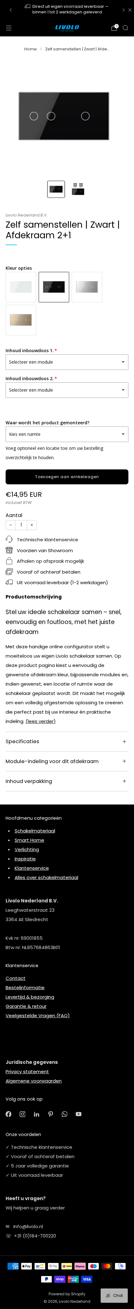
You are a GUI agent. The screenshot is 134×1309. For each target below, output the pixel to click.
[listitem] (67, 10)
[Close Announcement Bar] (130, 10)
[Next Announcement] (123, 10)
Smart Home (29, 840)
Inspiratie (25, 858)
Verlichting (27, 849)
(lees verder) (41, 721)
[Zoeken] (125, 28)
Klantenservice (32, 868)
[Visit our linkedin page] (37, 1114)
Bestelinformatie (25, 987)
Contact (16, 978)
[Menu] (9, 28)
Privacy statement (27, 1071)
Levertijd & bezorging (30, 997)
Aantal (14, 515)
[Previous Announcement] (10, 10)
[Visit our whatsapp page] (65, 1114)
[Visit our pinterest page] (51, 1114)
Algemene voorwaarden (34, 1081)
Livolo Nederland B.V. (27, 215)
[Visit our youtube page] (79, 1114)
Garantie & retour (26, 1006)
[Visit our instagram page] (23, 1114)
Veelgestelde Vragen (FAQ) (38, 1015)
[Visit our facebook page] (9, 1114)
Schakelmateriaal (35, 830)
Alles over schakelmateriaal (46, 877)
